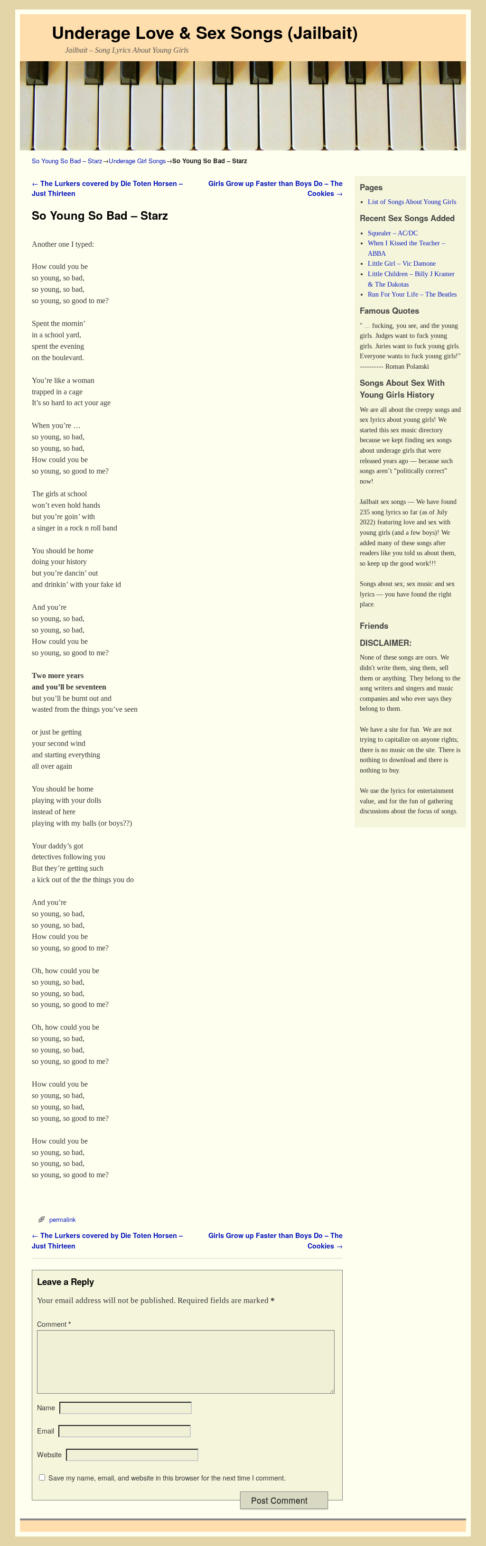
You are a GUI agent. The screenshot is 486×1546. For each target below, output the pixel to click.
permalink (62, 1219)
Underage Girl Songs (137, 160)
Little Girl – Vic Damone (402, 263)
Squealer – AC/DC (393, 233)
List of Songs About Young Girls (412, 201)
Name (46, 1407)
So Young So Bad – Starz (67, 160)
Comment (54, 1324)
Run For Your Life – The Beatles (412, 294)
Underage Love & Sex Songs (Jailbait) (205, 31)
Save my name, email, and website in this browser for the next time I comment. (167, 1477)
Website (49, 1454)
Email (45, 1430)
